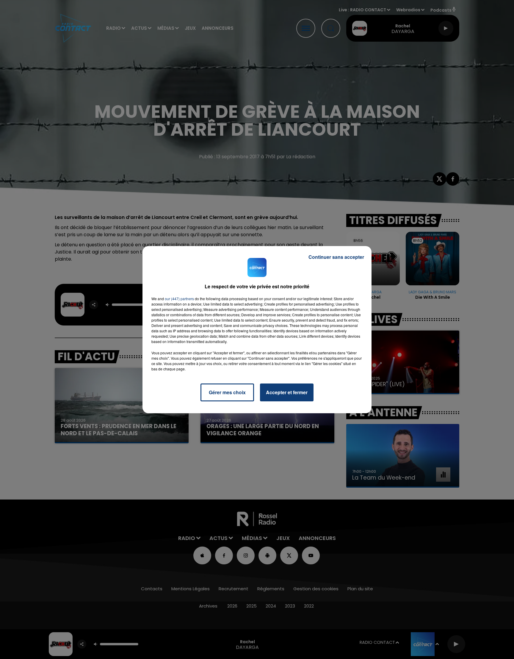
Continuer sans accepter (336, 256)
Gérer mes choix (227, 392)
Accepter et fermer (287, 392)
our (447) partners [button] (179, 298)
